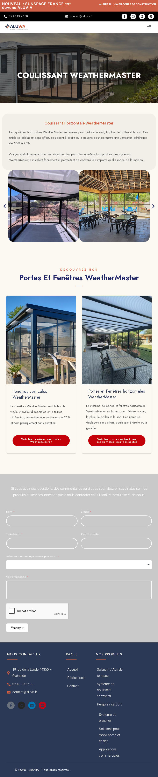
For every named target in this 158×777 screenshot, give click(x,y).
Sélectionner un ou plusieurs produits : (31, 556)
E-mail (85, 511)
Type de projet (90, 534)
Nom (9, 511)
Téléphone (13, 534)
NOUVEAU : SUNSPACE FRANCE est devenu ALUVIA (36, 6)
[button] (149, 27)
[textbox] (79, 564)
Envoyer (17, 628)
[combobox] (79, 564)
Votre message (16, 577)
